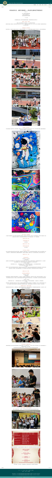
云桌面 (26, 471)
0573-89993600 (34, 473)
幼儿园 (24, 470)
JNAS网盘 (28, 471)
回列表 (2, 467)
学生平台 (23, 471)
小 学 (21, 470)
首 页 (19, 470)
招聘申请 (30, 470)
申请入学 (27, 470)
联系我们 (32, 470)
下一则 (50, 467)
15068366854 (38, 473)
